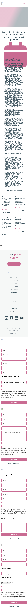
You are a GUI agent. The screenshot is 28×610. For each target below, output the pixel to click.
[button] (24, 3)
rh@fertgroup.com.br (14, 314)
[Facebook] (11, 318)
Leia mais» (5, 209)
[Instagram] (6, 318)
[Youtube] (22, 318)
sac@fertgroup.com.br (14, 311)
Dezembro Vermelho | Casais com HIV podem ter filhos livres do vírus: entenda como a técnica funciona (7, 201)
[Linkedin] (17, 318)
